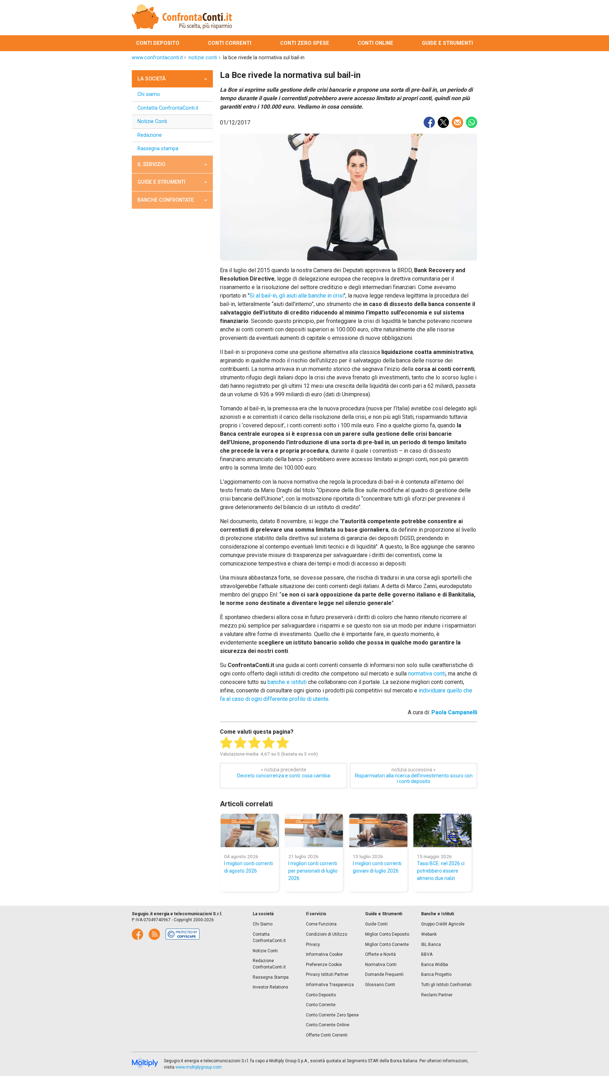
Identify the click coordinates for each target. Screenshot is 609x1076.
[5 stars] (282, 743)
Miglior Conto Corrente (387, 944)
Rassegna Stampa (271, 977)
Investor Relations (270, 987)
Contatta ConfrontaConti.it (167, 108)
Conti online (375, 43)
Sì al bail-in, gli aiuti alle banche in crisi (297, 295)
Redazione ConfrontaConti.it (269, 964)
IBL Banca (431, 944)
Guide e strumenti (447, 43)
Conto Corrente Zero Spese (332, 1015)
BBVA (426, 954)
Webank (429, 934)
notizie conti (203, 58)
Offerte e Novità (380, 954)
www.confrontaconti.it (157, 58)
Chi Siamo (262, 924)
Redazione (149, 135)
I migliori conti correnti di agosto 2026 (248, 867)
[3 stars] (254, 743)
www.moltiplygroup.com (199, 1067)
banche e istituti (287, 682)
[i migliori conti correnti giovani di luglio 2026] (378, 830)
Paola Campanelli (454, 712)
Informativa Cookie (324, 954)
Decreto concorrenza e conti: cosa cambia (283, 772)
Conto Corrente (321, 1004)
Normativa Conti (380, 964)
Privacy (313, 944)
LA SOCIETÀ (151, 79)
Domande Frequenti (384, 974)
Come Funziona (321, 924)
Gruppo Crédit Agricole (443, 924)
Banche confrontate (165, 200)
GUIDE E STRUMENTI (161, 182)
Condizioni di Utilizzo (326, 934)
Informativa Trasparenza (330, 984)
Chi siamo (148, 94)
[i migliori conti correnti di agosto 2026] (250, 830)
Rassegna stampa (157, 149)
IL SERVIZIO (151, 164)
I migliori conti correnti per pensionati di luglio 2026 (313, 871)
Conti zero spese (304, 43)
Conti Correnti (229, 43)
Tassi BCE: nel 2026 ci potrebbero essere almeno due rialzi (441, 871)
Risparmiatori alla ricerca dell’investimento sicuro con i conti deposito (414, 775)
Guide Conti (376, 924)
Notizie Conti (152, 121)
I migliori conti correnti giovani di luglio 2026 (377, 867)
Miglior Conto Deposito (387, 934)
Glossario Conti (380, 984)
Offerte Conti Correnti (326, 1035)
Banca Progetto (436, 974)
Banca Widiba (434, 964)
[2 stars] (240, 743)
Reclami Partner (437, 994)
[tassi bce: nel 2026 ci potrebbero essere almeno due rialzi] (442, 830)
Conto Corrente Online (327, 1024)
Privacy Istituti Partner (327, 974)
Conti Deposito (157, 43)
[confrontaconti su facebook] (137, 934)
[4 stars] (268, 743)
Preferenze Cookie (324, 964)
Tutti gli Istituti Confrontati (446, 984)
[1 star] (226, 743)
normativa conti (426, 673)
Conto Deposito (321, 994)
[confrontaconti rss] (154, 934)
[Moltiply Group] (145, 1064)
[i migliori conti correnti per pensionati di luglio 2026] (314, 830)
